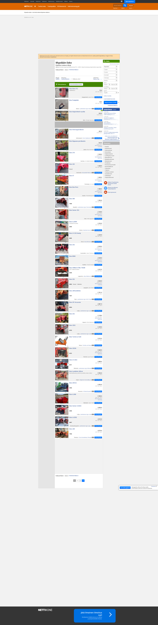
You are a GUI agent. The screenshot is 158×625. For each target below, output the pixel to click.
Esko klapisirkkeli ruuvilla (79, 115)
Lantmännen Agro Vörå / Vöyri (85, 299)
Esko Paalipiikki (79, 104)
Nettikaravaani (59, 1)
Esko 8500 (79, 260)
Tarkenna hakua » (74, 69)
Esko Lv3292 (79, 421)
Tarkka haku (42, 6)
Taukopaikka (51, 6)
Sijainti (130, 8)
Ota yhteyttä (98, 97)
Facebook (121, 1)
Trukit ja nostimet (109, 172)
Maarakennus (108, 157)
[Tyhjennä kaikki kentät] (118, 102)
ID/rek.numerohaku (114, 64)
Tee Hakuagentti (125, 487)
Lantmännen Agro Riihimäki (85, 368)
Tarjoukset (107, 168)
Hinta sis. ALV (76, 79)
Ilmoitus (63, 77)
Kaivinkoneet (108, 148)
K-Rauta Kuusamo (87, 391)
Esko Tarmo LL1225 (79, 341)
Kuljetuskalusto (109, 154)
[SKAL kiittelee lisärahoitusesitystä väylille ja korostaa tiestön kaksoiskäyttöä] (111, 122)
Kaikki (57, 79)
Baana (70, 1)
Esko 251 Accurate (79, 306)
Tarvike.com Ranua (87, 345)
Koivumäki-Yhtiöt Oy (87, 172)
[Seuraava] (83, 480)
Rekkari (66, 1)
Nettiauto (26, 1)
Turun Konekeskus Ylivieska (85, 437)
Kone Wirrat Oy (88, 241)
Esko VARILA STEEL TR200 (79, 271)
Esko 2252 (79, 329)
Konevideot (108, 152)
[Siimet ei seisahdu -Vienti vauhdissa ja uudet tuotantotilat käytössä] (111, 127)
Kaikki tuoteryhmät (124, 8)
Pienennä (153, 486)
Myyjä (57, 77)
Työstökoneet (108, 173)
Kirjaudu (131, 5)
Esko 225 (79, 168)
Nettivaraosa (51, 1)
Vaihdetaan (108, 175)
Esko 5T (79, 179)
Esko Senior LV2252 (79, 410)
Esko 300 (79, 202)
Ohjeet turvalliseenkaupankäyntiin (113, 188)
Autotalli (32, 1)
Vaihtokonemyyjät (74, 6)
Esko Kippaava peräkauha (79, 145)
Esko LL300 (79, 398)
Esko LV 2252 (79, 364)
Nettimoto (38, 1)
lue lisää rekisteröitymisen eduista (41, 12)
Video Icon (62, 375)
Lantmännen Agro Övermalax (85, 207)
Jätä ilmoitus (130, 1)
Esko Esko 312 (79, 92)
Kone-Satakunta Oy (87, 138)
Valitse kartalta (107, 96)
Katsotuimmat (108, 150)
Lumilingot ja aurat (109, 155)
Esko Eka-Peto (79, 191)
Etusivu (35, 6)
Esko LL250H (79, 225)
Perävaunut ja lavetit (110, 164)
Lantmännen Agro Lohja (86, 310)
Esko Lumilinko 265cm (79, 375)
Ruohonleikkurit (109, 166)
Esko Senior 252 (79, 214)
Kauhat (107, 146)
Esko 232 (79, 248)
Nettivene (44, 1)
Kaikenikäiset (65, 79)
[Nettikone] (28, 6)
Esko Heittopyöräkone (79, 133)
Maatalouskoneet (109, 159)
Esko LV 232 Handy (79, 237)
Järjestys (95, 77)
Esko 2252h (79, 352)
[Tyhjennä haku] (118, 92)
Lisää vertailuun (56, 96)
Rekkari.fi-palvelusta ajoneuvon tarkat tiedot (113, 183)
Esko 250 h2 (79, 387)
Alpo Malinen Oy (88, 276)
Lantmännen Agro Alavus (86, 108)
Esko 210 (79, 156)
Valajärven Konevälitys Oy (86, 380)
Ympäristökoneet (109, 177)
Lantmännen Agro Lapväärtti (86, 426)
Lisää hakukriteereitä (109, 99)
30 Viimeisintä (61, 6)
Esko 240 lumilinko (79, 294)
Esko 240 (79, 433)
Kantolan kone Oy (87, 230)
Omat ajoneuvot (112, 192)
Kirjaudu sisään (27, 12)
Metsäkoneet (108, 161)
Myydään (115, 8)
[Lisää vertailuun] (57, 95)
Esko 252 (79, 283)
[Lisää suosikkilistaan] (56, 89)
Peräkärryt (107, 163)
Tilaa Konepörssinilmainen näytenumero (111, 137)
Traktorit (107, 170)
